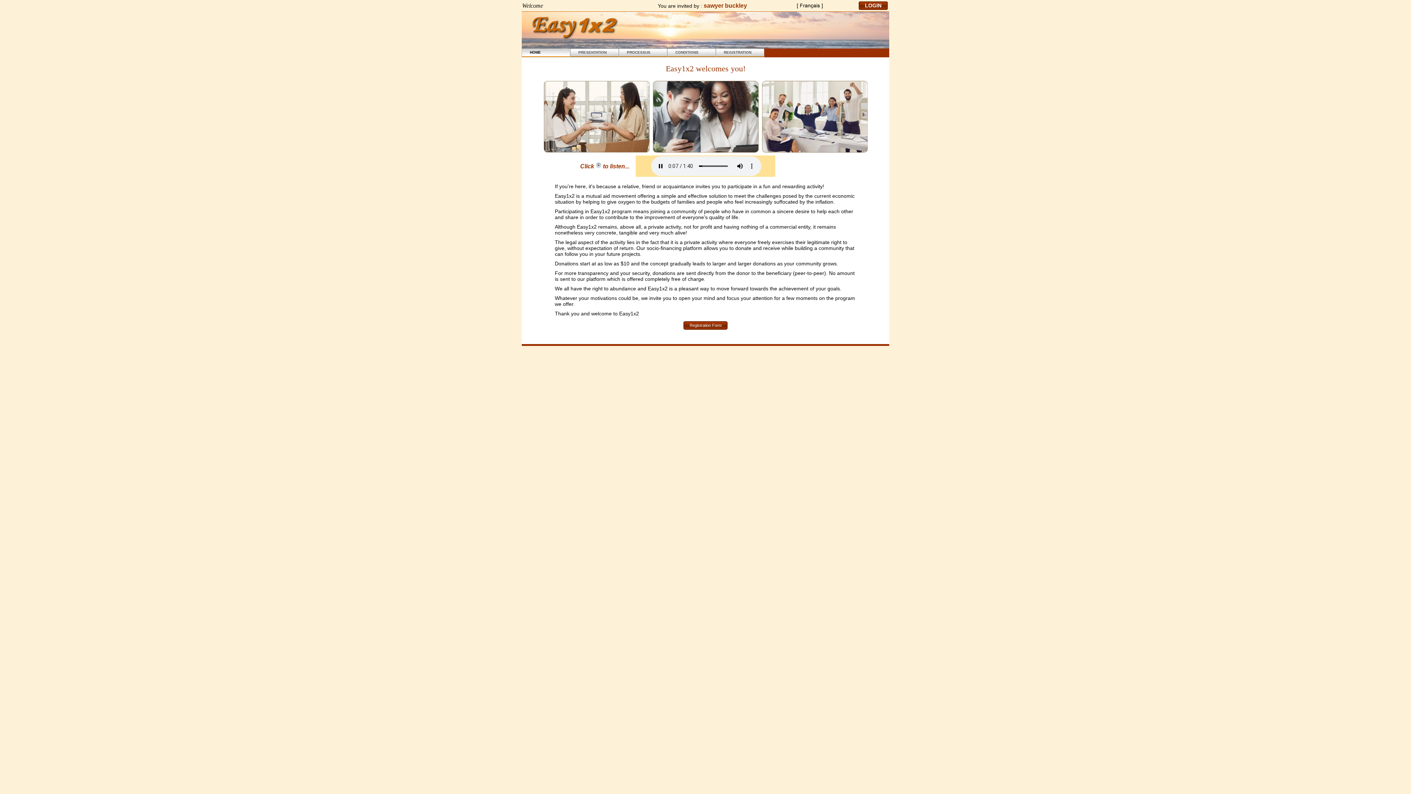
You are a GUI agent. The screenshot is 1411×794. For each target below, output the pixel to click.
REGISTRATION (737, 52)
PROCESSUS (638, 52)
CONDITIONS (687, 52)
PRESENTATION (592, 52)
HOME (535, 52)
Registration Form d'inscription (706, 326)
